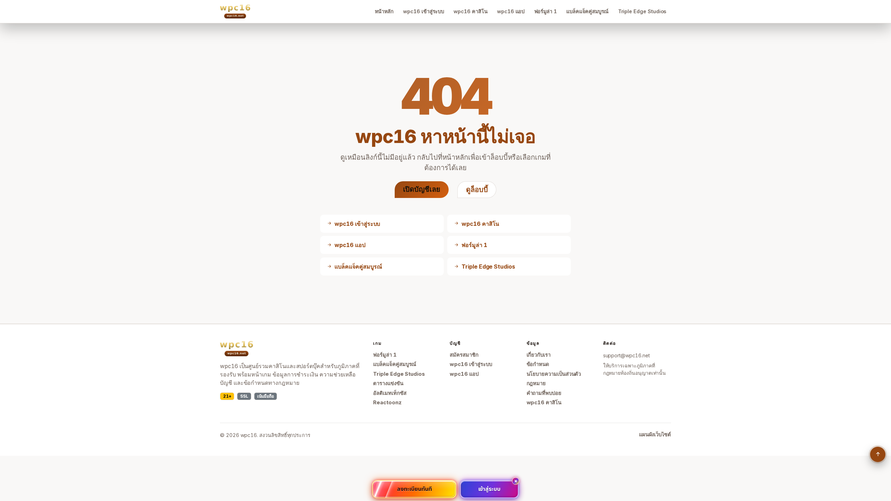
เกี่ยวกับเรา (539, 355)
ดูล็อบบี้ (477, 189)
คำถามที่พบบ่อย (544, 393)
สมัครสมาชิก (464, 355)
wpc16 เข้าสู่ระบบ (423, 11)
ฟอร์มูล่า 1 (545, 11)
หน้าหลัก (384, 11)
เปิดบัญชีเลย (421, 189)
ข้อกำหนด (538, 364)
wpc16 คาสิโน (470, 11)
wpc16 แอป (511, 11)
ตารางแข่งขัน (388, 383)
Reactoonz (387, 402)
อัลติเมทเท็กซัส (389, 393)
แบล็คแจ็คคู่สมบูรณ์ (587, 11)
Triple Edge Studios (642, 11)
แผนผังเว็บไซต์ (655, 434)
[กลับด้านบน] (877, 454)
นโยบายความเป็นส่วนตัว (554, 374)
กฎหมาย (536, 383)
